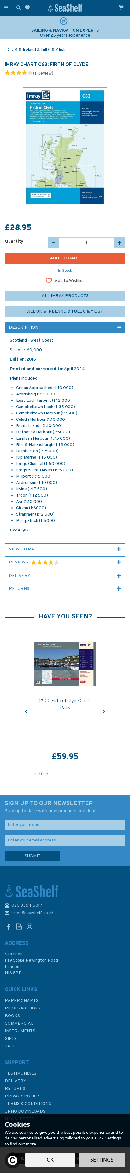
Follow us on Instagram (29, 926)
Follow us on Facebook (9, 926)
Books (12, 1016)
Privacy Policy (22, 1096)
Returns (15, 1088)
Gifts (11, 1038)
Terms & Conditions (28, 1104)
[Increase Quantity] (119, 242)
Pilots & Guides (22, 1008)
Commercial (19, 1023)
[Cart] (121, 7)
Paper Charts (21, 1000)
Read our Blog (19, 926)
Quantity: (14, 241)
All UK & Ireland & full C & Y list (65, 311)
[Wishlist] (28, 8)
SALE (10, 1046)
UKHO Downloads (25, 1111)
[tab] (65, 327)
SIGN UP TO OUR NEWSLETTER (52, 807)
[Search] (17, 7)
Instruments (20, 1031)
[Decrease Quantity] (53, 242)
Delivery (15, 1081)
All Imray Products (65, 296)
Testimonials (20, 1073)
